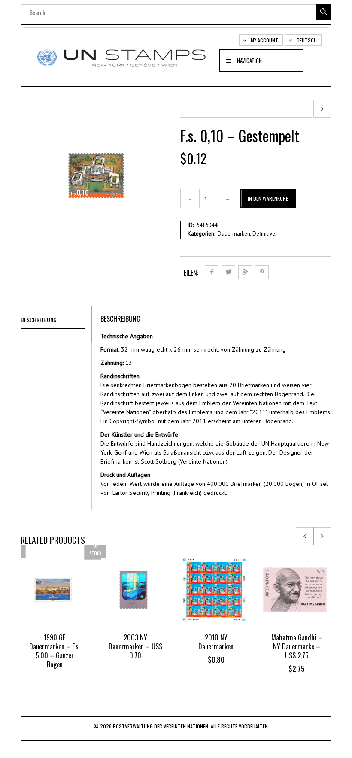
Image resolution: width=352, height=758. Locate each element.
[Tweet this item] (228, 272)
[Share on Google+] (245, 272)
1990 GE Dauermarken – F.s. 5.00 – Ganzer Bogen (54, 651)
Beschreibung (39, 319)
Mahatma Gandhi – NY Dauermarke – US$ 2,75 (296, 646)
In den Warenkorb (268, 198)
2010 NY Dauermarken (216, 642)
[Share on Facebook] (211, 272)
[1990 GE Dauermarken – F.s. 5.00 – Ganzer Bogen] (322, 109)
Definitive (263, 233)
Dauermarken (234, 233)
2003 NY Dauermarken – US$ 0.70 (135, 646)
